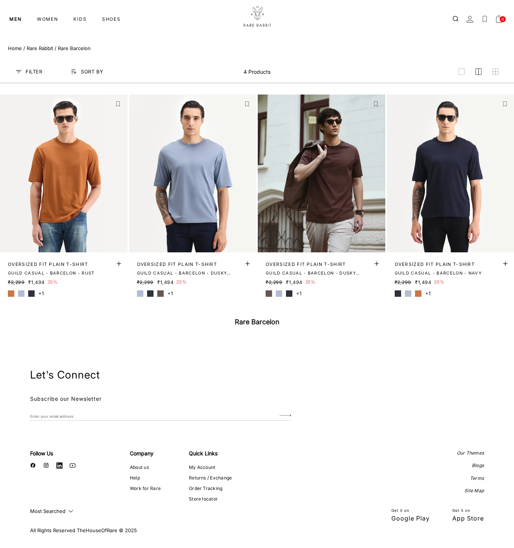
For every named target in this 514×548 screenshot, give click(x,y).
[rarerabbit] (257, 17)
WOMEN (47, 19)
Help (135, 478)
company (142, 453)
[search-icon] (456, 19)
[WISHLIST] (484, 19)
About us (139, 467)
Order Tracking (205, 488)
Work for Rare (145, 488)
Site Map (474, 490)
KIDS (80, 19)
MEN (15, 19)
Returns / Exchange (210, 478)
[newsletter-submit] (285, 416)
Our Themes (470, 453)
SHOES (111, 19)
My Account (202, 467)
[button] (118, 104)
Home (15, 48)
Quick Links (203, 453)
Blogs (478, 465)
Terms (477, 478)
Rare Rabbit (40, 48)
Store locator (203, 499)
